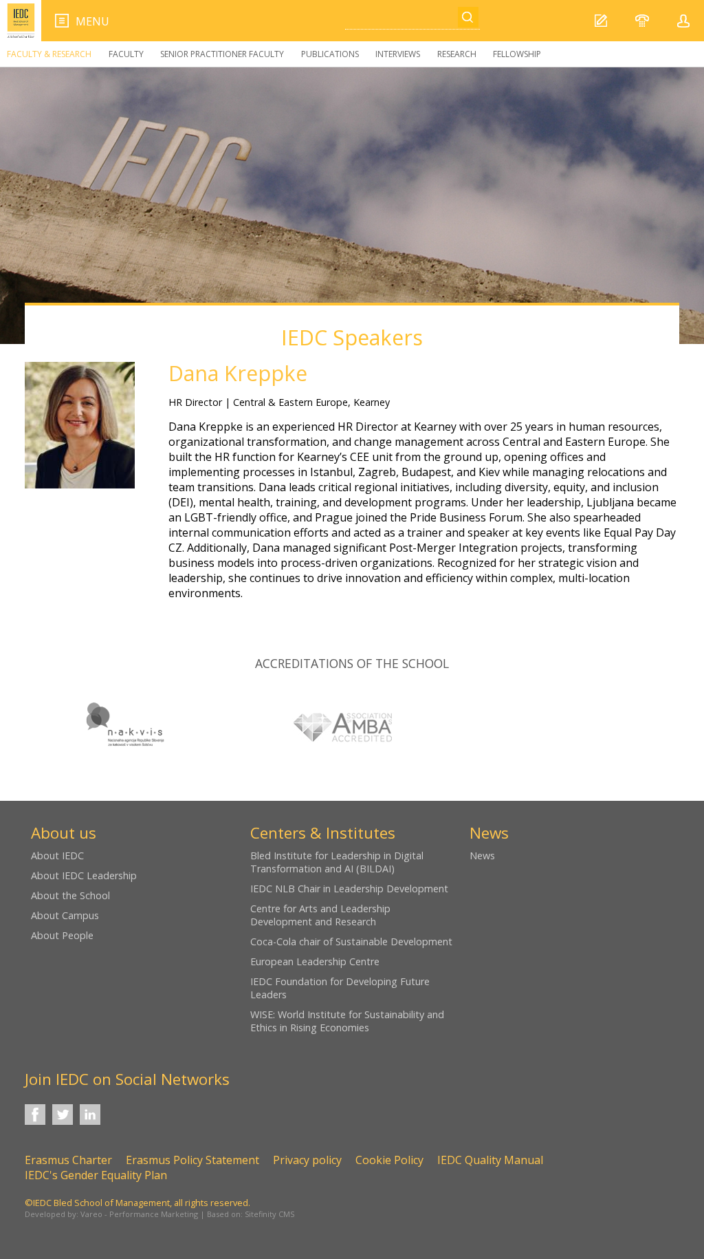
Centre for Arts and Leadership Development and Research (320, 915)
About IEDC (57, 855)
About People (62, 935)
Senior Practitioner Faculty (222, 54)
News (482, 855)
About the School (70, 895)
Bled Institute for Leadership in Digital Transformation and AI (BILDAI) (337, 862)
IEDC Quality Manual (490, 1159)
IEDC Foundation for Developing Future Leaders (340, 988)
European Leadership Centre (315, 961)
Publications (330, 54)
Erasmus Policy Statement (192, 1159)
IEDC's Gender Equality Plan (96, 1175)
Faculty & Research (49, 54)
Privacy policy (307, 1159)
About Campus (65, 915)
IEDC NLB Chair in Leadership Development (349, 888)
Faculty (126, 54)
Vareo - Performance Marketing (139, 1214)
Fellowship (517, 54)
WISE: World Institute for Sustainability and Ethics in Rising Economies (347, 1021)
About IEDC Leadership (84, 875)
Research (456, 54)
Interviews (397, 54)
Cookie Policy (389, 1159)
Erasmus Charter (68, 1159)
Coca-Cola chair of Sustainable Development (351, 941)
